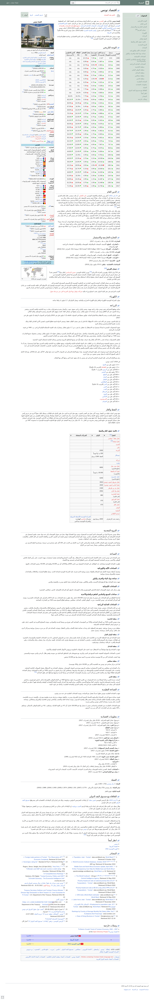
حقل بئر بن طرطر (114, 488)
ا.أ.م (50, 206)
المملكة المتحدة (38, 172)
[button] (147, 3)
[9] (29, 115)
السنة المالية (50, 55)
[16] (92, 38)
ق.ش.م (30, 75)
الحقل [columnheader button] (112, 435)
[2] (41, 72)
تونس (85, 829)
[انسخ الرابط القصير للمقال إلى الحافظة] (118, 10)
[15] (112, 29)
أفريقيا (109, 33)
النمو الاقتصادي (62, 23)
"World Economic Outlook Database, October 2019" (90, 862)
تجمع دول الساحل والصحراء (33, 61)
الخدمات (43, 99)
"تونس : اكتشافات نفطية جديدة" (54, 914)
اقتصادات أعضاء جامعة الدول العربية (107, 959)
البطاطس (104, 382)
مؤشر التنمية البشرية (89, 30)
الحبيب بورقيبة (76, 806)
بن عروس (29, 949)
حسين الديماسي (71, 272)
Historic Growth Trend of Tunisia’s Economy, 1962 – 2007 (99, 929)
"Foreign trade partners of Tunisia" (43, 857)
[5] (37, 106)
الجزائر (41, 170)
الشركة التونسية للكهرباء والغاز (109, 952)
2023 (111, 800)
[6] (22, 108)
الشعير (104, 372)
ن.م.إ (52, 71)
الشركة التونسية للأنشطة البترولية (80, 516)
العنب (105, 389)
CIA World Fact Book (31, 261)
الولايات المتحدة (38, 168)
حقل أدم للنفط (115, 471)
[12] (31, 175)
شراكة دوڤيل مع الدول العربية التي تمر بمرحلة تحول (66, 291)
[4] (37, 100)
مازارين (83, 519)
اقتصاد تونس (114, 932)
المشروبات (38, 138)
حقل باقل (117, 504)
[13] (37, 233)
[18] (105, 268)
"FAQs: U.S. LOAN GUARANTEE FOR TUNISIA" (42, 902)
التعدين (40, 134)
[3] (29, 86)
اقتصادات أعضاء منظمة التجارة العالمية (58, 957)
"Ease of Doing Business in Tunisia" (95, 916)
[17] (116, 206)
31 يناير (115, 196)
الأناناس (104, 396)
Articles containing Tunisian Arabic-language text (97, 957)
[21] (111, 435)
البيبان (118, 507)
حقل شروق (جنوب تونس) (112, 482)
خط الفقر (51, 108)
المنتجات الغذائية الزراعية (88, 26)
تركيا (41, 195)
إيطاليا (41, 160)
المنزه (118, 444)
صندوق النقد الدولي (67, 949)
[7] (34, 111)
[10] (32, 130)
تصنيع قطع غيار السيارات (72, 26)
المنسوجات (38, 136)
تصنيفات (116, 957)
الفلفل (105, 379)
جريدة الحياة (38, 914)
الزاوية (118, 510)
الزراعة (44, 95)
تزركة (118, 460)
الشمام (105, 401)
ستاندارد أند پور (42, 233)
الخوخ (105, 394)
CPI (48, 104)
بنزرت (52, 949)
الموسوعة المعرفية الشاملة (55, 919)
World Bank (109, 857)
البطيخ (105, 374)
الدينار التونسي (42, 52)
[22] (112, 441)
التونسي (117, 26)
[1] (32, 68)
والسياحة (62, 26)
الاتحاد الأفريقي (42, 57)
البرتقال (104, 391)
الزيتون (105, 369)
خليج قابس (45, 949)
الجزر (105, 387)
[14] (35, 233)
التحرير (101, 21)
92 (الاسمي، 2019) (41, 80)
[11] (31, 140)
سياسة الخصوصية (144, 989)
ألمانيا (41, 162)
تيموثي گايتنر (60, 899)
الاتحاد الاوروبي (87, 949)
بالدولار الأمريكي (29, 263)
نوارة (118, 463)
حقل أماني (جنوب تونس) (112, 485)
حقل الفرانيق (115, 499)
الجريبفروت (103, 399)
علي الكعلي (82, 196)
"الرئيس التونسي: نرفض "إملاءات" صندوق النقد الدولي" (47, 921)
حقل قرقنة (116, 441)
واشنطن (96, 949)
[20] (58, 271)
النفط (44, 134)
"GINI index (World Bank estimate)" (95, 895)
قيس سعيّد (92, 800)
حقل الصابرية (115, 494)
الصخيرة (37, 949)
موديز (44, 243)
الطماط (104, 367)
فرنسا (41, 158)
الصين (41, 191)
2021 (111, 196)
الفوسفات (31, 134)
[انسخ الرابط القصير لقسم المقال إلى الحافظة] (118, 48)
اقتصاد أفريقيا (113, 846)
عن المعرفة (135, 989)
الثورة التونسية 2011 (111, 849)
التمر (105, 384)
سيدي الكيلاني (115, 513)
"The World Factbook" (86, 876)
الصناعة (44, 97)
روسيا (41, 199)
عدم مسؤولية (127, 989)
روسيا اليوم (46, 885)
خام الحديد (25, 134)
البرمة (118, 450)
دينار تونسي (110, 784)
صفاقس (77, 949)
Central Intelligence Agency (90, 878)
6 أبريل (115, 800)
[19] (91, 271)
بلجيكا (41, 175)
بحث (72, 3)
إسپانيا (41, 164)
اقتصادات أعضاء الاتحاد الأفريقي (35, 957)
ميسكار (117, 455)
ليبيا (42, 166)
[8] (33, 113)
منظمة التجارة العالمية (30, 59)
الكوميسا (43, 61)
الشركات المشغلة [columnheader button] (81, 435)
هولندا (41, 173)
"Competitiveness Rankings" (54, 874)
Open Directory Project (100, 932)
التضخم (52, 104)
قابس (58, 949)
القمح (104, 364)
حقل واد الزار (115, 491)
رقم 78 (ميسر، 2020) (38, 141)
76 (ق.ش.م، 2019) (41, 82)
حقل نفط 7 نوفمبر (114, 438)
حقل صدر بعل (115, 466)
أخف (138, 15)
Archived (45, 904)
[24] (85, 834)
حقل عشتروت (115, 477)
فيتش (44, 249)
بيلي (118, 447)
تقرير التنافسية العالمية (109, 28)
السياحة (44, 136)
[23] (36, 672)
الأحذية (32, 136)
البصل (105, 377)
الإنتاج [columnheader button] (98, 435)
